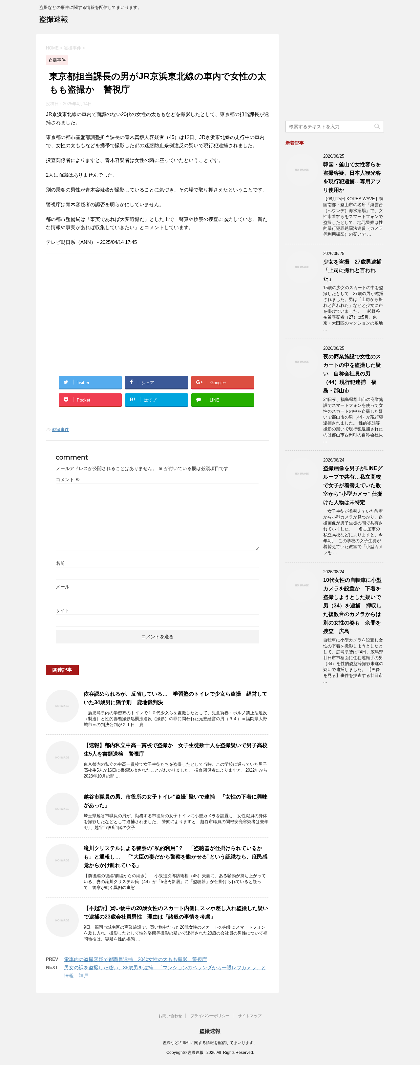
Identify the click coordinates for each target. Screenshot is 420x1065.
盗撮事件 (60, 429)
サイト (63, 610)
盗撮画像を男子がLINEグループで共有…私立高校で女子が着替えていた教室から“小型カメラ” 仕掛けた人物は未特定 (353, 485)
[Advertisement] (101, 320)
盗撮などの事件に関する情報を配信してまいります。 (210, 1042)
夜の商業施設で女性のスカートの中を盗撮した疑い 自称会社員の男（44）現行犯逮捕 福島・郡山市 (352, 373)
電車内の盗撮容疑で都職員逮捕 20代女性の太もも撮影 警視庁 (135, 959)
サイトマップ (250, 1016)
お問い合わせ (170, 1016)
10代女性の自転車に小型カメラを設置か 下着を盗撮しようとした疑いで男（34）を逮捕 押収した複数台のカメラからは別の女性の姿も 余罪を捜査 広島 (352, 605)
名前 (60, 563)
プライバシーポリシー (210, 1016)
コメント (68, 479)
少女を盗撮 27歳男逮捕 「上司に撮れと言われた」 (355, 270)
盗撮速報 (53, 19)
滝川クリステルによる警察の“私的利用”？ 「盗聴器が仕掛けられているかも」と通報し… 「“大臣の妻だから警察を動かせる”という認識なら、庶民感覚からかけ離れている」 (175, 856)
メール (63, 586)
